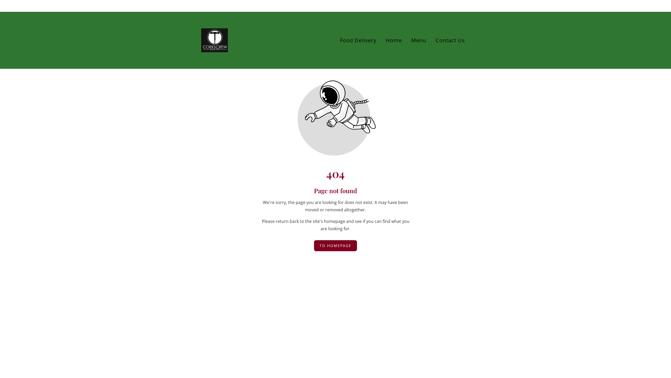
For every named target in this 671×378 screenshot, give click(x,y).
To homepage (335, 245)
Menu (418, 40)
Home (394, 40)
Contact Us (450, 40)
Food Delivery (358, 40)
